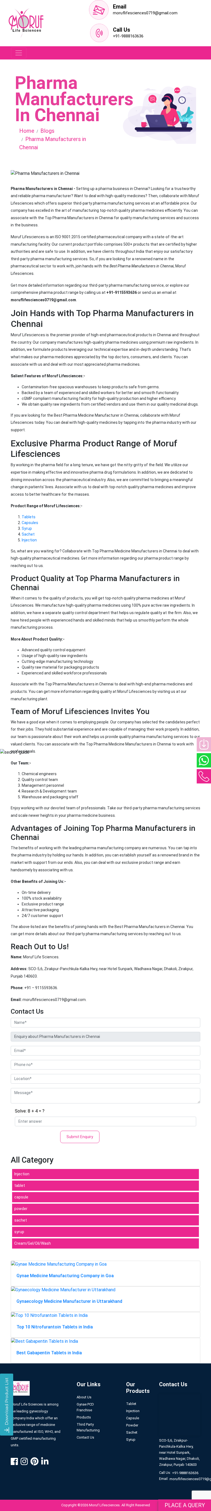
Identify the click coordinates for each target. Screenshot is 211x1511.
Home (26, 131)
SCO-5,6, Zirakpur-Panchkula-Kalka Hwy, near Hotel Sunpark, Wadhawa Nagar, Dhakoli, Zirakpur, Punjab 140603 (179, 1452)
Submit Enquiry (79, 1137)
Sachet (28, 534)
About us (84, 1397)
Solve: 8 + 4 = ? (30, 1111)
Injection (29, 540)
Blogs (47, 131)
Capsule (132, 1418)
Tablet (131, 1404)
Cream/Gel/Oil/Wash (32, 1243)
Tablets (28, 517)
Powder (132, 1425)
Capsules (30, 522)
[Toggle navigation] (18, 52)
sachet (20, 1220)
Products (84, 1417)
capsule (21, 1197)
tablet (19, 1185)
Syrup (27, 528)
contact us (85, 1437)
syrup (19, 1232)
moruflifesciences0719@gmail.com (145, 12)
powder (20, 1208)
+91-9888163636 (128, 36)
